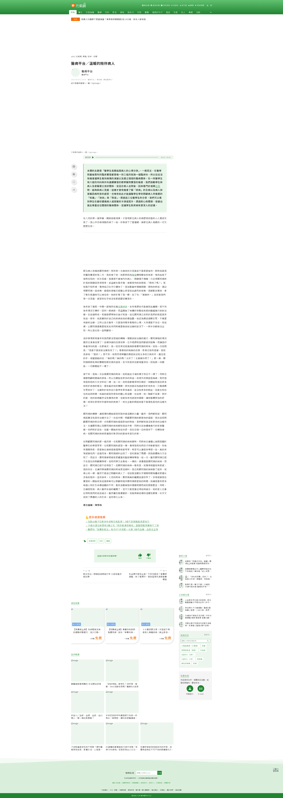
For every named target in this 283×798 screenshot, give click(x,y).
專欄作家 (167, 783)
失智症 (203, 650)
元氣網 (78, 56)
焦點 (73, 12)
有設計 (176, 5)
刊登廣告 (104, 790)
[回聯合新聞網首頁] (73, 6)
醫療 (100, 12)
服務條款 (131, 790)
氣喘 (195, 663)
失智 (139, 12)
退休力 (131, 12)
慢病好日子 (157, 12)
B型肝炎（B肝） (187, 654)
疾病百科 (144, 783)
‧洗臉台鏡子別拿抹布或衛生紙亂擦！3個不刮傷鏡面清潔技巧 (117, 521)
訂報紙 (162, 790)
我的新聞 (200, 5)
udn (73, 56)
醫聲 (147, 12)
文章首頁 (159, 783)
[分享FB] (74, 166)
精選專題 (135, 783)
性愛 (176, 12)
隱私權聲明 (145, 790)
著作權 (138, 790)
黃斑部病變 (185, 663)
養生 (80, 12)
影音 (115, 12)
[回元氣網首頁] (81, 5)
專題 (191, 12)
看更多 (208, 555)
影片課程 (76, 624)
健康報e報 (129, 773)
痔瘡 (204, 646)
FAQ (111, 790)
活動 (198, 12)
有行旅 (184, 5)
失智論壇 (90, 12)
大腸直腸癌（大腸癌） (190, 646)
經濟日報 (156, 5)
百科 (107, 12)
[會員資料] (207, 5)
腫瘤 (134, 274)
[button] (211, 12)
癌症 (168, 12)
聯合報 (146, 5)
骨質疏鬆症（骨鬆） (189, 650)
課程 (122, 12)
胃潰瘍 (199, 659)
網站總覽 (178, 790)
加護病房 (122, 306)
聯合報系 (155, 790)
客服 (115, 790)
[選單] (211, 5)
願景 (192, 5)
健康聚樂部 (126, 783)
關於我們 (170, 790)
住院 (157, 186)
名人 (183, 12)
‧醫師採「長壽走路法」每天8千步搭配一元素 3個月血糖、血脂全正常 (121, 529)
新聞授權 (123, 790)
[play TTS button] (93, 157)
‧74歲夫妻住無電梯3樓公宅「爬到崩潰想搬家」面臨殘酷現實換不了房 (122, 525)
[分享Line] (74, 174)
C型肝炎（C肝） (187, 659)
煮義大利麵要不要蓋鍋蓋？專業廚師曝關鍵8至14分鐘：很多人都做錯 (113, 19)
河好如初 (166, 5)
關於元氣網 (116, 783)
